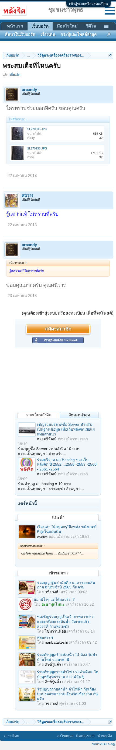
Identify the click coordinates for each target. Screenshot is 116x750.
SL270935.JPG (37, 129)
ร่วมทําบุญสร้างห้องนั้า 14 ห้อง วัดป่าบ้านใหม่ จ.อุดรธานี (67, 657)
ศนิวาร (27, 195)
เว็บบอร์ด (40, 26)
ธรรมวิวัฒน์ (47, 439)
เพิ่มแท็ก (15, 74)
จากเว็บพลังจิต (39, 415)
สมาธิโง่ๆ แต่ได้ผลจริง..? (54, 599)
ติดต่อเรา (83, 736)
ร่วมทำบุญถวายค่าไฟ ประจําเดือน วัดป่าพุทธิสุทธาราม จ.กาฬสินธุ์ (67, 674)
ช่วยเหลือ (104, 736)
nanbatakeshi (56, 642)
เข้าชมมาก (58, 573)
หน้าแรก (15, 26)
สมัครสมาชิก (58, 329)
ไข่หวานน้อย (55, 631)
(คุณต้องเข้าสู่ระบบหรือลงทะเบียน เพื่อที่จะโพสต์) (67, 313)
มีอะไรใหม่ (67, 26)
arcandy (29, 90)
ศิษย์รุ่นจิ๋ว (53, 664)
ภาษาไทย (11, 736)
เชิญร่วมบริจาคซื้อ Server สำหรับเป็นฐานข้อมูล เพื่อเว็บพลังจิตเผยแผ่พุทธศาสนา (66, 429)
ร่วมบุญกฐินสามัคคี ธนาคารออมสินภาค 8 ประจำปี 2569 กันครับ (66, 584)
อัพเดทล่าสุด (79, 415)
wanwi (42, 536)
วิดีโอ (91, 26)
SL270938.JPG (37, 148)
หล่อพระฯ (45, 637)
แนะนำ (58, 517)
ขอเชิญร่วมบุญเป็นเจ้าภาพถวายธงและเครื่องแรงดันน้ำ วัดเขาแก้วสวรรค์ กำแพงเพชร (65, 622)
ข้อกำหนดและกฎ (103, 744)
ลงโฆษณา (65, 736)
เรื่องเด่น (48, 34)
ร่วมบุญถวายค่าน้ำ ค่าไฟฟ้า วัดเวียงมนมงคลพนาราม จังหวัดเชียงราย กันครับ (67, 694)
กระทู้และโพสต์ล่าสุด (79, 34)
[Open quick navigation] (110, 55)
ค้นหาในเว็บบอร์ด (20, 34)
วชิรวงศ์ (51, 592)
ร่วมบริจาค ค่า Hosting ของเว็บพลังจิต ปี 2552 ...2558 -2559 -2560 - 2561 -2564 (67, 465)
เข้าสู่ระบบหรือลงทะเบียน (88, 4)
